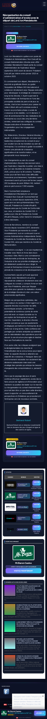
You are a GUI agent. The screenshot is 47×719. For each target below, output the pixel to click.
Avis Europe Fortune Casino (36, 487)
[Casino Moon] (12, 5)
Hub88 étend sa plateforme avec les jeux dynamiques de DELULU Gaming (29, 607)
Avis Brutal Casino (36, 510)
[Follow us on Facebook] (6, 694)
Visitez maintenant (23, 571)
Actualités (28, 26)
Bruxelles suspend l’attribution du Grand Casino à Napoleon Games (28, 641)
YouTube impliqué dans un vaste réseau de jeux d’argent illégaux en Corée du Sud (29, 589)
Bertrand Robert (17, 26)
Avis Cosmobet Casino (36, 521)
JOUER (40, 713)
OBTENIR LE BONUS (23, 46)
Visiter (36, 482)
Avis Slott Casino (36, 532)
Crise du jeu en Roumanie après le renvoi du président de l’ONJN (29, 658)
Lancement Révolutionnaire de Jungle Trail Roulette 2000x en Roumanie (29, 624)
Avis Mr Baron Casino (37, 499)
